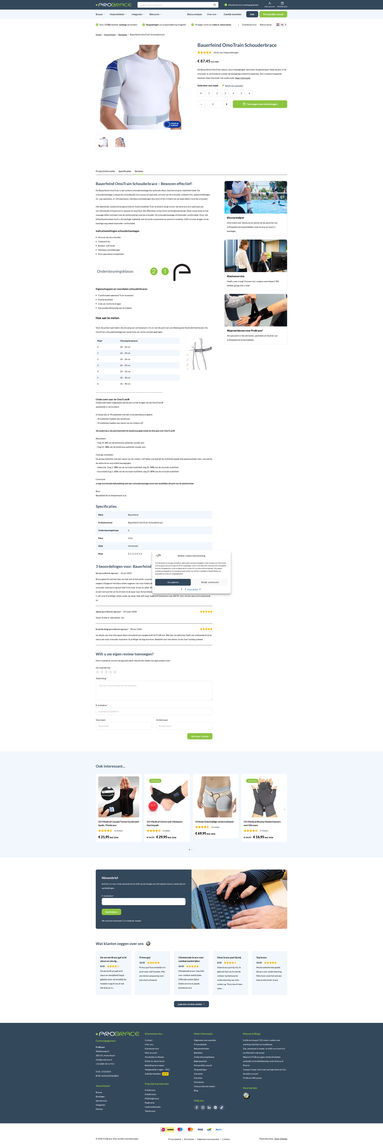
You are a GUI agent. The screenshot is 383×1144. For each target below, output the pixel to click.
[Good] (110, 672)
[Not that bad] (102, 672)
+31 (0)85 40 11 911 (105, 1064)
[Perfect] (115, 672)
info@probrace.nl (104, 1059)
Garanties (198, 1073)
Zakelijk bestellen (232, 14)
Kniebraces (150, 1090)
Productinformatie (105, 171)
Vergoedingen (200, 1069)
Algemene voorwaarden (205, 1040)
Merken (99, 1109)
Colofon (226, 1139)
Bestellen (198, 1052)
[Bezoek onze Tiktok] (221, 1107)
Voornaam (100, 720)
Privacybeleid (192, 589)
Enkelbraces (150, 1094)
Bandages (122, 34)
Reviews (139, 171)
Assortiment (110, 34)
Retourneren (266, 24)
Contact (148, 1040)
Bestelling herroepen (154, 1065)
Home (98, 34)
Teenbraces (150, 1111)
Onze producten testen (204, 1086)
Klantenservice (249, 24)
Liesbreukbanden (153, 1107)
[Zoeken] (214, 5)
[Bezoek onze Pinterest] (215, 1107)
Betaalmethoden (201, 1048)
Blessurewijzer (194, 14)
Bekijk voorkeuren (210, 582)
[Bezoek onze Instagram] (203, 1107)
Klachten (198, 1078)
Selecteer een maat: (220, 85)
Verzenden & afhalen (154, 1057)
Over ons (211, 14)
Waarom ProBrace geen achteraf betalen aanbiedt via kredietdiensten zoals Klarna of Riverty (263, 1061)
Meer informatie (242, 78)
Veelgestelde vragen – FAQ (157, 1069)
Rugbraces (150, 1102)
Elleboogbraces (152, 1098)
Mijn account (151, 1052)
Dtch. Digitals (281, 1138)
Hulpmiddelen (117, 14)
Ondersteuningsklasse (204, 1057)
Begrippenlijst (200, 1061)
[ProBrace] (114, 4)
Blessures (154, 14)
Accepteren (173, 582)
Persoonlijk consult (203, 1065)
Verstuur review (200, 736)
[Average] (106, 672)
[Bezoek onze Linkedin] (209, 1107)
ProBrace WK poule (252, 1078)
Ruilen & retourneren (155, 1061)
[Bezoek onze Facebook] (196, 1107)
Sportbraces (101, 1100)
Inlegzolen (137, 14)
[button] (98, 809)
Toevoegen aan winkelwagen (262, 104)
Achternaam (162, 720)
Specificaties (124, 171)
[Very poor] (97, 672)
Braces (99, 14)
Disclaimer (199, 1082)
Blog (196, 1090)
